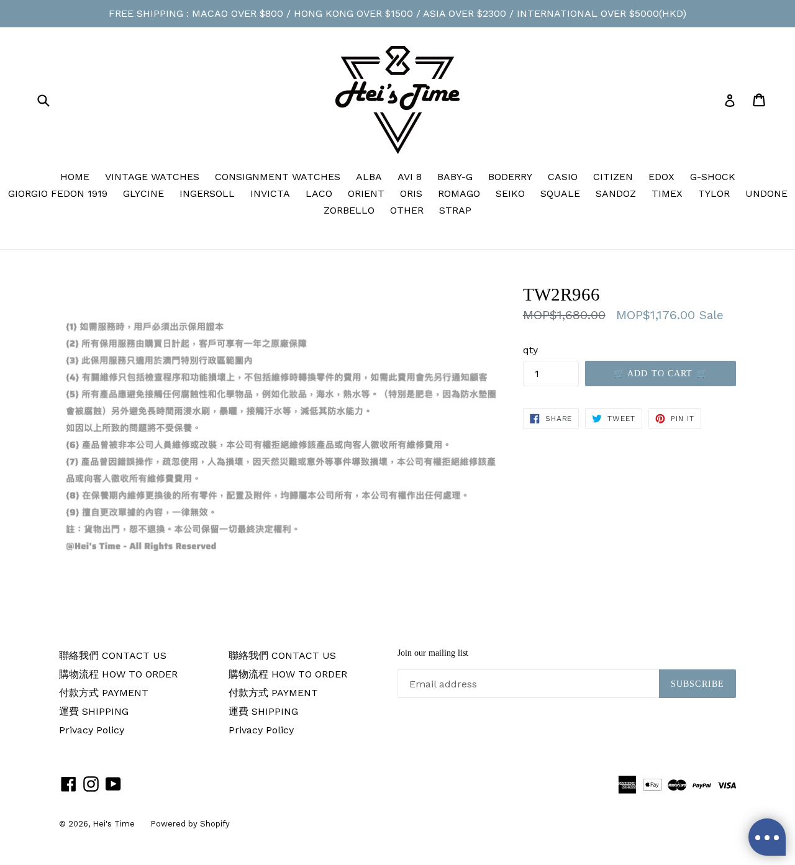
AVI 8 (410, 177)
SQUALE (560, 193)
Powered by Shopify (190, 823)
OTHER (407, 210)
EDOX (661, 177)
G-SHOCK (712, 177)
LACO (319, 193)
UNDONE (766, 193)
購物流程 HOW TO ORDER (118, 674)
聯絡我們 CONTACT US (112, 655)
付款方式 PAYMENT (103, 693)
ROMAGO (459, 193)
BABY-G (455, 177)
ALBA (369, 177)
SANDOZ (616, 193)
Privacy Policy (91, 730)
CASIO (563, 177)
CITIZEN (613, 177)
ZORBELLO (349, 210)
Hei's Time (114, 823)
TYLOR (714, 193)
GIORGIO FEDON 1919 (57, 193)
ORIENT (366, 193)
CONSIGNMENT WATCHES (277, 177)
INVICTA (270, 193)
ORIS (411, 193)
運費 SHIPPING (94, 711)
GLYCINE (143, 193)
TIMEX (667, 193)
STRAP (455, 210)
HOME (74, 177)
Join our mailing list (433, 653)
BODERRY (510, 177)
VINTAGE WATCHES (152, 177)
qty (530, 350)
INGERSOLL (207, 193)
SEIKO (510, 193)
